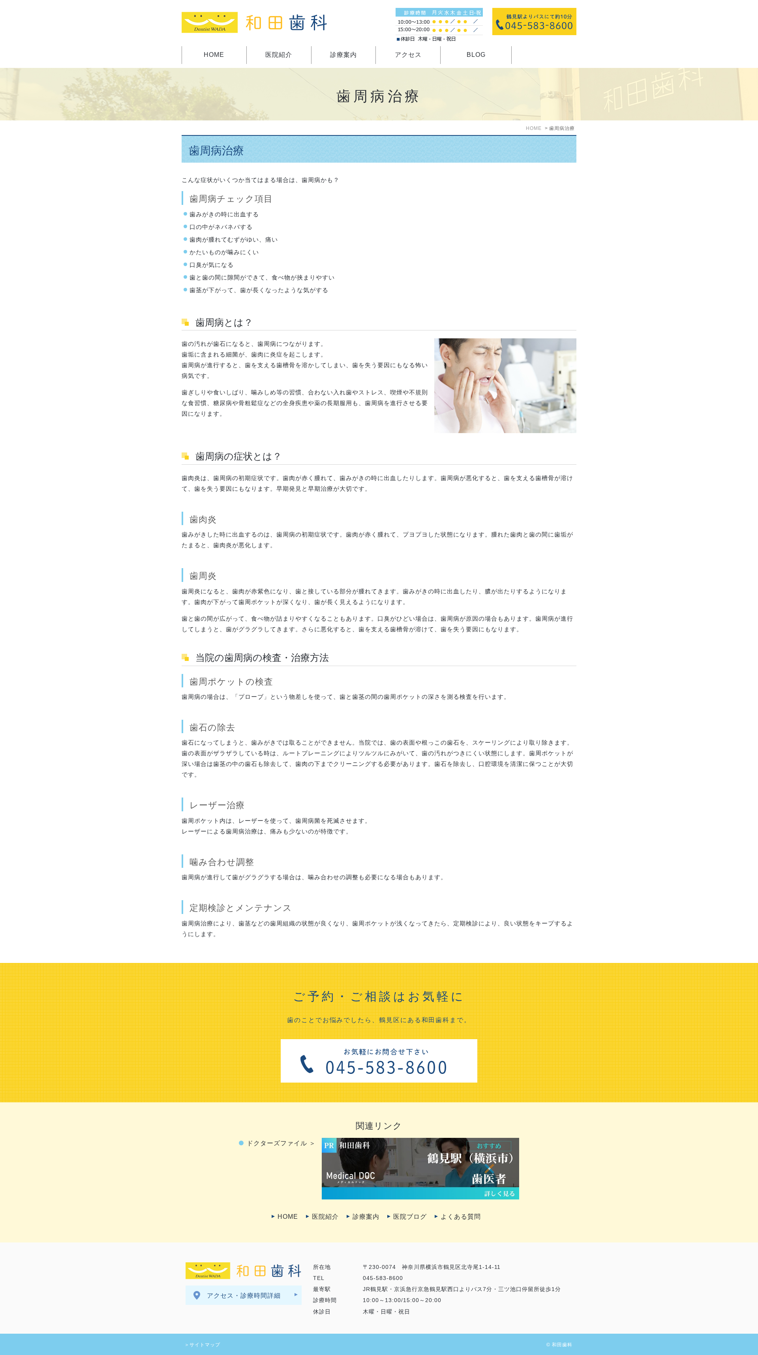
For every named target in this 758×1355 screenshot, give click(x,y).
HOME (214, 54)
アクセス (408, 54)
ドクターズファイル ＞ (281, 1143)
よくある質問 (461, 1216)
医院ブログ (410, 1216)
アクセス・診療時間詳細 (244, 1295)
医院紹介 (278, 54)
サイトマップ (205, 1344)
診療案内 (343, 54)
